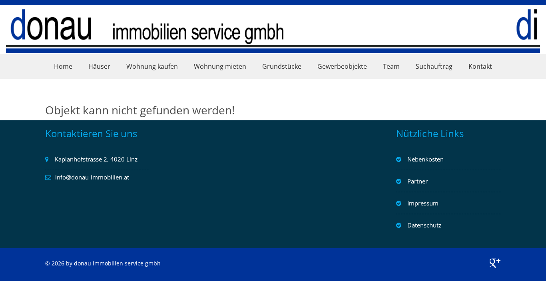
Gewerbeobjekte (342, 66)
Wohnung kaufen (152, 66)
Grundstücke (281, 66)
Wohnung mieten (220, 66)
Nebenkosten (425, 159)
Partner (417, 181)
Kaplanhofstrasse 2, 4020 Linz (96, 159)
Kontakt (480, 66)
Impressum (422, 203)
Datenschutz (424, 225)
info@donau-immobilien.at (92, 177)
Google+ (495, 263)
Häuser (99, 66)
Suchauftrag (434, 66)
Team (391, 66)
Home (63, 66)
